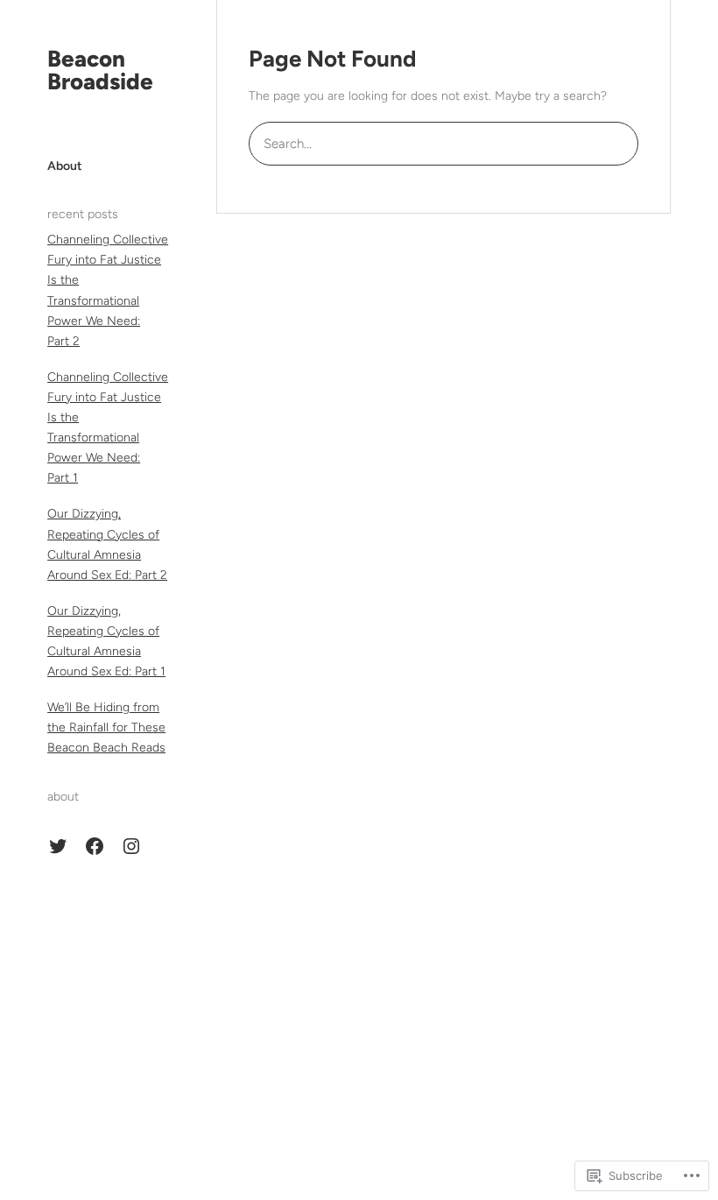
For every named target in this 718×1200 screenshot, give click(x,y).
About (64, 166)
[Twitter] (57, 846)
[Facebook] (94, 846)
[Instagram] (131, 846)
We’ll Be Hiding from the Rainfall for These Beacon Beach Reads (106, 727)
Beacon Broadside (100, 70)
